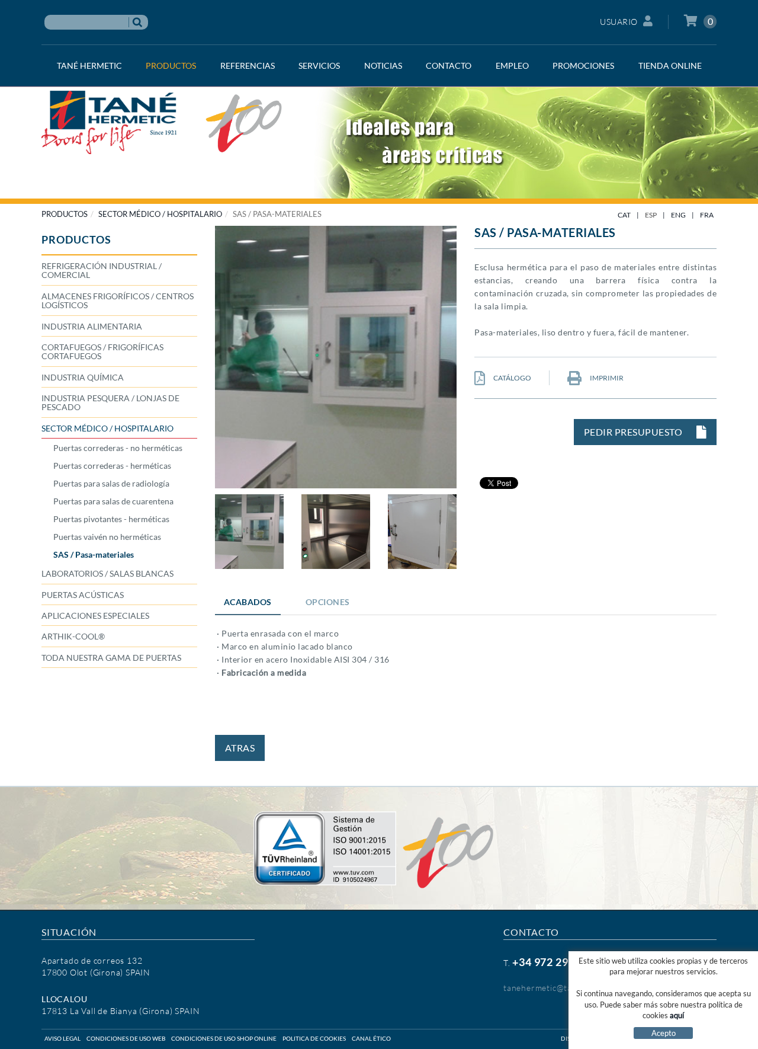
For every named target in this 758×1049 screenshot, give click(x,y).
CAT (624, 214)
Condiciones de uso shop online (224, 1038)
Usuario (619, 22)
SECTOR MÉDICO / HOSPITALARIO (160, 214)
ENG (678, 214)
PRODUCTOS (64, 214)
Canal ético (371, 1038)
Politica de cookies (314, 1038)
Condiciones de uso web (125, 1038)
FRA (707, 214)
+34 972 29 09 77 (555, 961)
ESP (651, 214)
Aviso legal (62, 1038)
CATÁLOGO (511, 377)
